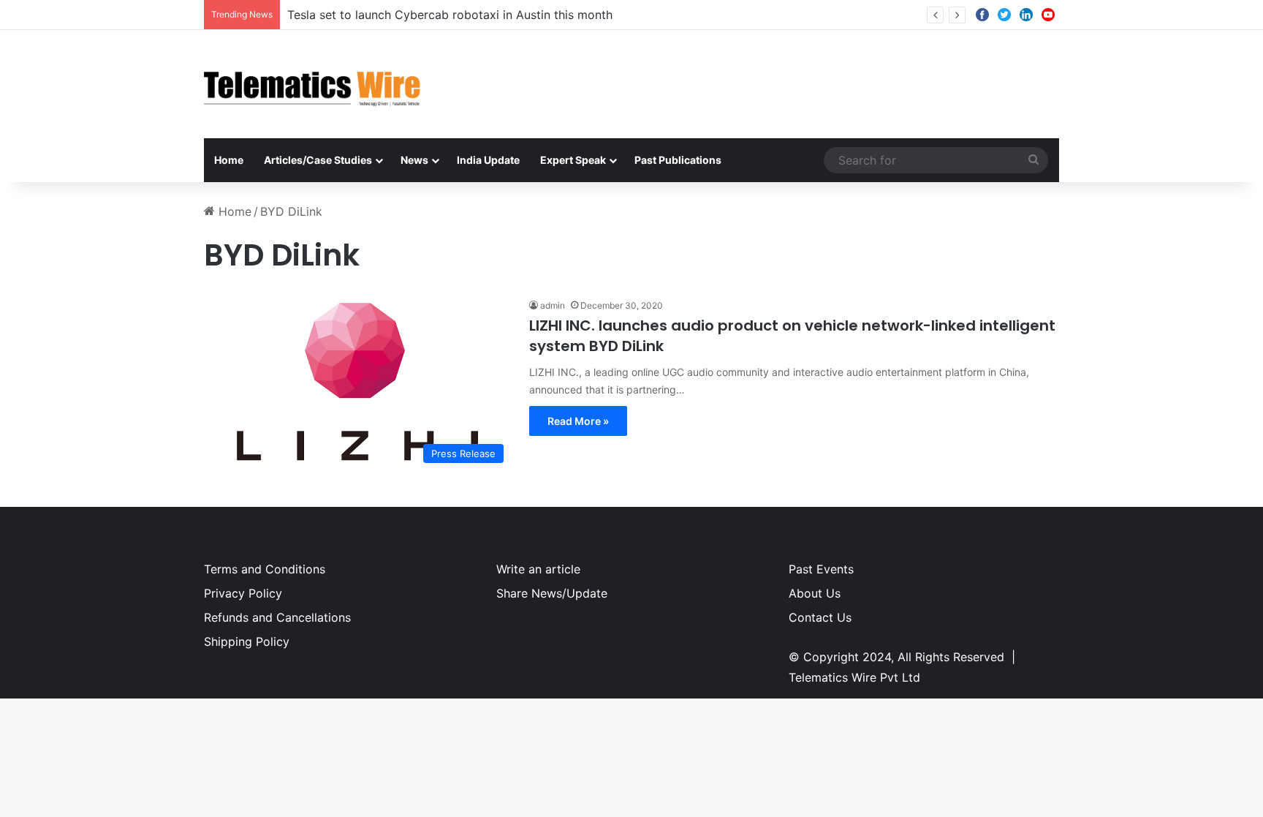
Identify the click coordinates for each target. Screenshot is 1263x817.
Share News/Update (551, 593)
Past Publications (677, 160)
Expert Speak (573, 160)
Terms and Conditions (264, 569)
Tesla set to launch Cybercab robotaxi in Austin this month (449, 14)
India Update (488, 160)
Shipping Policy (246, 641)
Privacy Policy (243, 593)
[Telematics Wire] (313, 84)
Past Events (821, 569)
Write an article (538, 569)
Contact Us (820, 617)
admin (552, 305)
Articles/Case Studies (318, 160)
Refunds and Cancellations (277, 617)
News (414, 160)
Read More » (578, 421)
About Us (815, 593)
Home (228, 160)
